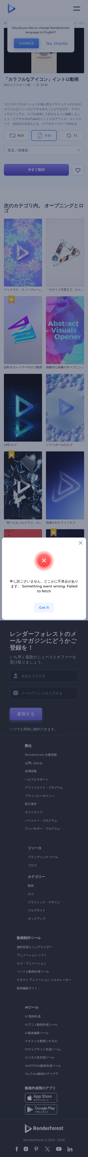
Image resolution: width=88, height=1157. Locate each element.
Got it (44, 607)
